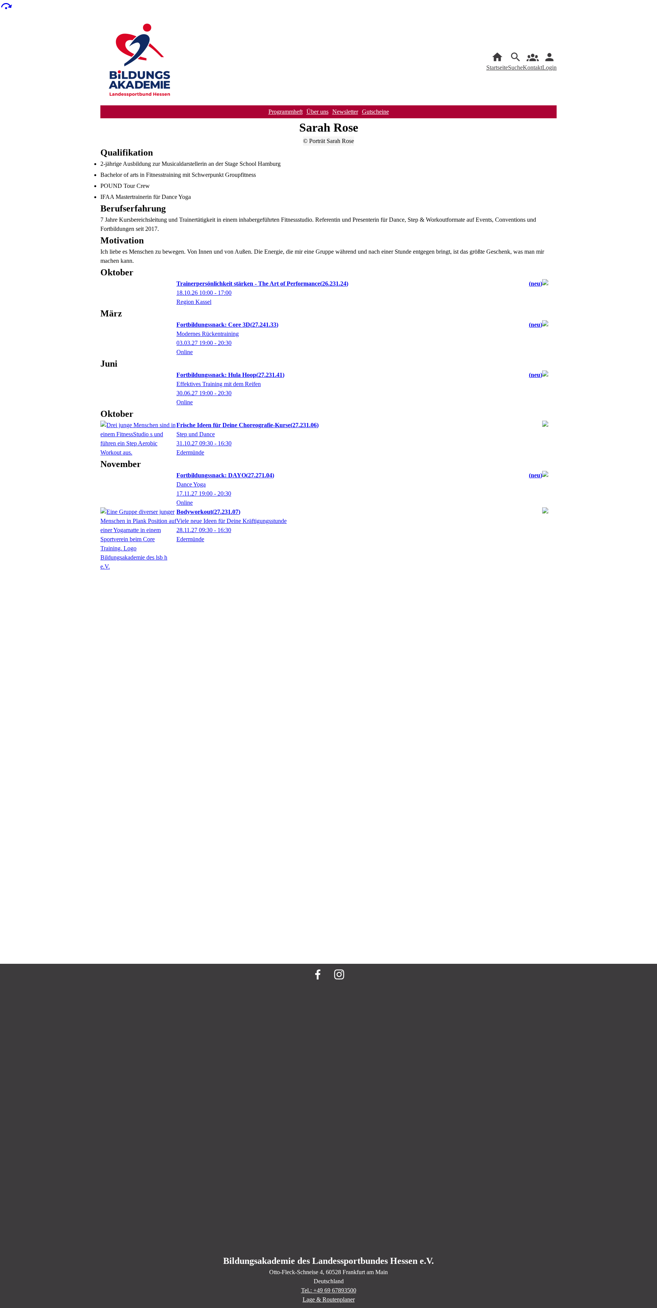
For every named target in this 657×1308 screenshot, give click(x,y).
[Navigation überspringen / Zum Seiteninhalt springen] (6, 5)
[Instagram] (339, 974)
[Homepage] (139, 61)
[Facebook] (317, 974)
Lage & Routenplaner (329, 1299)
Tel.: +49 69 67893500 (328, 1290)
